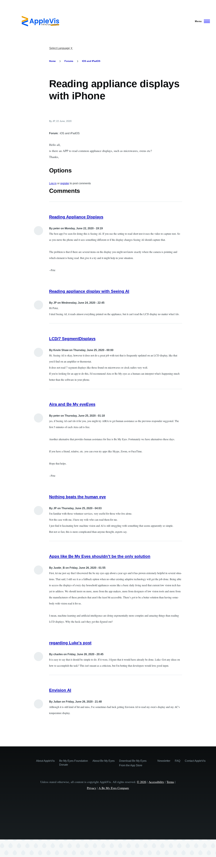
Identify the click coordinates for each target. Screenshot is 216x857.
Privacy (91, 788)
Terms (170, 782)
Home (52, 61)
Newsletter (163, 760)
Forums (68, 61)
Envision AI (60, 690)
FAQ (177, 760)
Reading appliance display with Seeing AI (89, 291)
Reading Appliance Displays (76, 217)
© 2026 (141, 782)
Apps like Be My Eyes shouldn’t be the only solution (99, 556)
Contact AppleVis (195, 760)
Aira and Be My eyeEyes (72, 404)
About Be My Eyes (103, 760)
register (64, 183)
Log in (53, 183)
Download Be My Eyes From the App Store (132, 763)
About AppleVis (45, 760)
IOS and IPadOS (91, 61)
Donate (63, 764)
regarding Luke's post (70, 643)
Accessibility (156, 782)
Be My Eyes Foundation (73, 760)
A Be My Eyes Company (114, 788)
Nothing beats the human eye (77, 497)
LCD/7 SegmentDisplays (72, 338)
